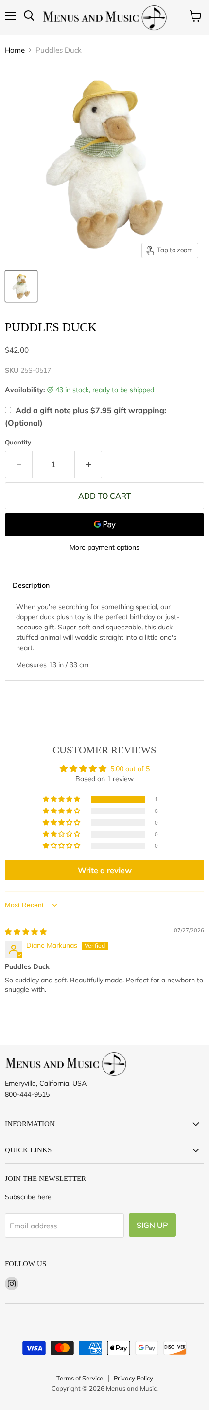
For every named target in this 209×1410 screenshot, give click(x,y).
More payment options (104, 547)
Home (15, 50)
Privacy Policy (133, 1378)
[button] (62, 799)
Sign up (152, 1225)
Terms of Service (79, 1378)
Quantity (18, 442)
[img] (26, 931)
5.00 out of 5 (130, 769)
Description (31, 585)
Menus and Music (131, 1388)
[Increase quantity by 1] (88, 464)
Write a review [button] (105, 870)
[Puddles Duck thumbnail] (21, 286)
